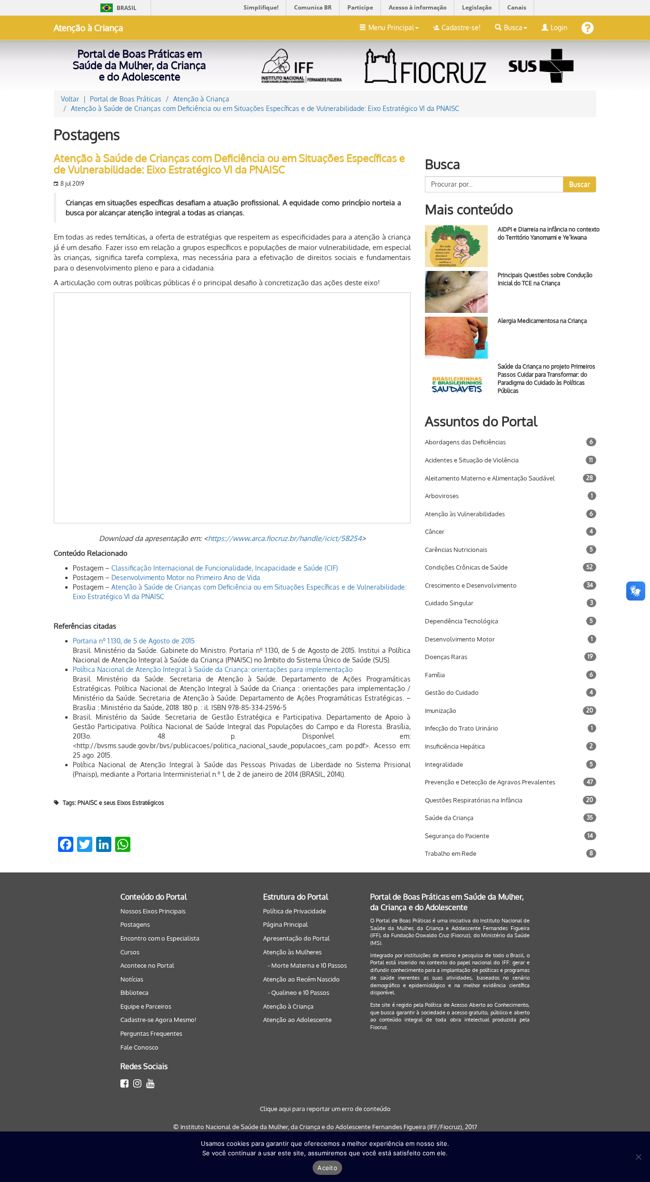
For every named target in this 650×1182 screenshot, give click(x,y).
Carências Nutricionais (456, 549)
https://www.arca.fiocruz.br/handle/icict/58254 (285, 538)
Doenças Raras (446, 657)
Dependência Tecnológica (461, 621)
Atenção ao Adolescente (297, 1019)
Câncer (434, 531)
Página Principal (285, 924)
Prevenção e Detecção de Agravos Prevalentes (490, 782)
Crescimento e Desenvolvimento (471, 585)
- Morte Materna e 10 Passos (307, 965)
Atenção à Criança (88, 27)
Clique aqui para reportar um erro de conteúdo (325, 1108)
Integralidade (444, 764)
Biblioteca (134, 992)
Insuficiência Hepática (455, 746)
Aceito (327, 1168)
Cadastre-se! (461, 27)
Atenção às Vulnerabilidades (465, 514)
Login (559, 27)
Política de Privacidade (294, 911)
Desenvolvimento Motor (460, 639)
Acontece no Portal (147, 965)
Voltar (70, 99)
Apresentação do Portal (296, 938)
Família (435, 675)
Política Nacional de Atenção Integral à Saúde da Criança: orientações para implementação (213, 669)
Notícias (131, 979)
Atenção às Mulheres (292, 952)
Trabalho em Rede (450, 853)
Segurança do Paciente (457, 836)
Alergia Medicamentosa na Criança (542, 320)
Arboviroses (442, 496)
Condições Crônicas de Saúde (466, 567)
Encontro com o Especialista (159, 938)
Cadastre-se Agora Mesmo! (158, 1019)
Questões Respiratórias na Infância (473, 800)
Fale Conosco (139, 1047)
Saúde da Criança (449, 817)
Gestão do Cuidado (452, 692)
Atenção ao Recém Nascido (301, 979)
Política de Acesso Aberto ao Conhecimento (476, 1005)
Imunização (440, 710)
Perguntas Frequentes (151, 1033)
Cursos (129, 952)
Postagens (135, 924)
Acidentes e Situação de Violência (472, 460)
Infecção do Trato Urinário (461, 728)
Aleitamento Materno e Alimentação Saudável (490, 478)
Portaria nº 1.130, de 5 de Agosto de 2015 (134, 641)
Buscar (579, 184)
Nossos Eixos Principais (153, 911)
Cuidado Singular (449, 603)
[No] (638, 1157)
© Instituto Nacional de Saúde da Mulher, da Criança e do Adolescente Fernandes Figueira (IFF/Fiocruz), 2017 (325, 1127)
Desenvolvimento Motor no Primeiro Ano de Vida (185, 577)
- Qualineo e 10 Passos (298, 992)
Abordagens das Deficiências (465, 442)
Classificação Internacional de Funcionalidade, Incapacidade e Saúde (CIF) (224, 568)
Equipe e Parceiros (145, 1006)
